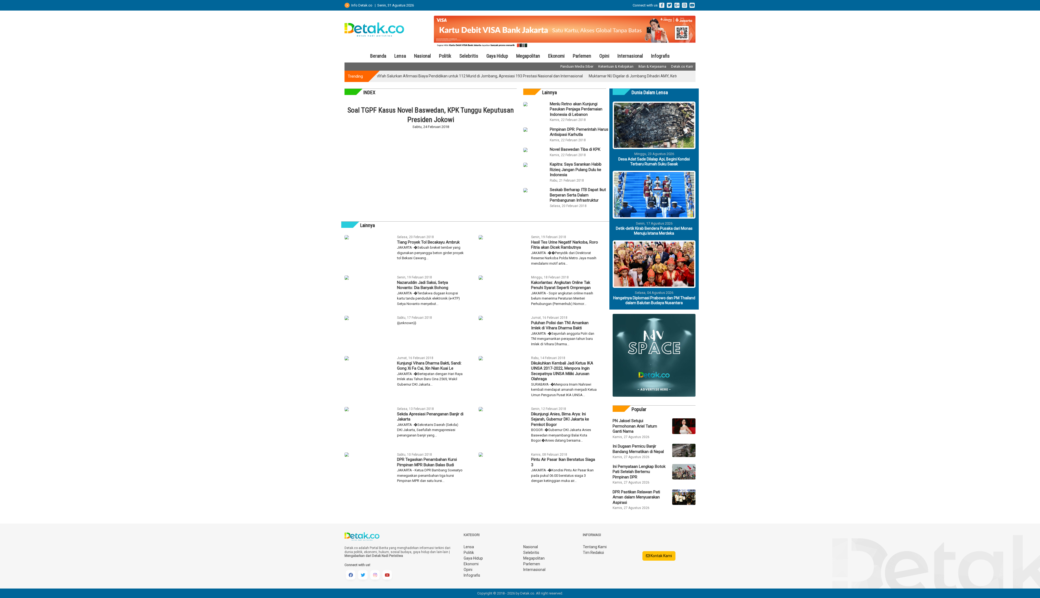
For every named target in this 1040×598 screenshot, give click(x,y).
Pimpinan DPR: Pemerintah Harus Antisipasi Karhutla (579, 132)
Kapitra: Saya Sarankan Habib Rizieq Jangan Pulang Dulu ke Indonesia (576, 169)
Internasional (630, 56)
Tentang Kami (595, 547)
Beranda (378, 56)
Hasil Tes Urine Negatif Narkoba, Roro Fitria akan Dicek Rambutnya (564, 245)
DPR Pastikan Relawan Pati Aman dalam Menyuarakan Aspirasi (636, 497)
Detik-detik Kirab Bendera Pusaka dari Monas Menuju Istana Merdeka (654, 230)
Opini (604, 56)
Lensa (400, 56)
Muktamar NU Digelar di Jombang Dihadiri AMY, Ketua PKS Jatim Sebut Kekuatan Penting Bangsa (648, 76)
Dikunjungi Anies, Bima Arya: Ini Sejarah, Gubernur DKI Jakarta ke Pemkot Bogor (560, 419)
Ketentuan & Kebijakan (615, 66)
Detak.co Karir (682, 66)
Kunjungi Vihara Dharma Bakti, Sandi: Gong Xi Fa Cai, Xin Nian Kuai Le (429, 366)
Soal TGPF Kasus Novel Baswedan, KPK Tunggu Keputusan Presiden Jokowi (430, 115)
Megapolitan (528, 56)
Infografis (660, 56)
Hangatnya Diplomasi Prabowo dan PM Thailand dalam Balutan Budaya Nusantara (654, 300)
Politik (445, 56)
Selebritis (468, 56)
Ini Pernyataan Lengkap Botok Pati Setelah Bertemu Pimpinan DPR (639, 471)
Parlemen (582, 56)
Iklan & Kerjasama (652, 66)
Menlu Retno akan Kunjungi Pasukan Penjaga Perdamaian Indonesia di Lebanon (576, 109)
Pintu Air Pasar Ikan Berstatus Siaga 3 (563, 462)
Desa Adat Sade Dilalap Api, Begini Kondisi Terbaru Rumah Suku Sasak (654, 161)
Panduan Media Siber (576, 66)
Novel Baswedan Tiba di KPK (575, 149)
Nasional (422, 56)
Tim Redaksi (593, 552)
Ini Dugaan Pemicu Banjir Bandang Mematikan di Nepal (638, 449)
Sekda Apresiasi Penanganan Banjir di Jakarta (430, 417)
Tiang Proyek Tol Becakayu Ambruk (428, 242)
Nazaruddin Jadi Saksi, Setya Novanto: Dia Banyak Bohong (422, 285)
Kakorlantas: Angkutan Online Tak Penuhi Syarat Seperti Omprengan (561, 285)
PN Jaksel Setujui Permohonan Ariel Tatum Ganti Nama (635, 426)
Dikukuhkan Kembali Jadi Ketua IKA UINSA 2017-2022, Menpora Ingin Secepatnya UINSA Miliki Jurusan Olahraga (562, 371)
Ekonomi (556, 56)
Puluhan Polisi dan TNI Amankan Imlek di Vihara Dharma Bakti (560, 325)
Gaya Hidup (497, 56)
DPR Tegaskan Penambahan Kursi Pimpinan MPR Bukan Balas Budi (427, 462)
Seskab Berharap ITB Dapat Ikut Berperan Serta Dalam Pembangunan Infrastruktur (578, 195)
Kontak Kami (661, 556)
